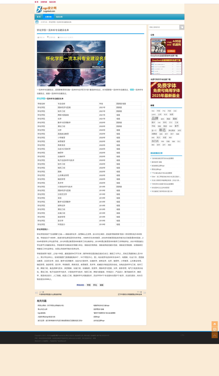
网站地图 (87, 335)
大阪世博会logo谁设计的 (46, 317)
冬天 (165, 114)
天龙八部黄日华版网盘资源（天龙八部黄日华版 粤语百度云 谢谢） (167, 180)
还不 (164, 145)
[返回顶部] (214, 335)
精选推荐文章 (79, 335)
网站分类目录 (70, 335)
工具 (176, 122)
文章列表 (44, 2)
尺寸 (170, 122)
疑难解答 (93, 335)
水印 (179, 130)
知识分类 (52, 2)
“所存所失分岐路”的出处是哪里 (163, 184)
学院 (43, 98)
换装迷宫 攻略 (157, 162)
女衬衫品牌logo (99, 320)
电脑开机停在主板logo (101, 305)
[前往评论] (214, 329)
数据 (165, 126)
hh (43, 37)
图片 (153, 122)
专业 (153, 111)
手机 (153, 126)
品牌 (155, 118)
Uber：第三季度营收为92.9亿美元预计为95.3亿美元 (167, 176)
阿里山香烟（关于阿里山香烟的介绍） (51, 305)
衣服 (168, 141)
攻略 (159, 126)
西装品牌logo (156, 169)
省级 (132, 89)
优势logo (97, 317)
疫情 (153, 137)
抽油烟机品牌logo (158, 165)
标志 (162, 129)
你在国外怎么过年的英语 (160, 187)
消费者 (154, 134)
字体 (159, 122)
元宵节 (153, 114)
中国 (158, 111)
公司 (159, 114)
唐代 (162, 119)
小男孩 (182, 335)
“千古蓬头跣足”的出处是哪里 (162, 173)
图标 (175, 118)
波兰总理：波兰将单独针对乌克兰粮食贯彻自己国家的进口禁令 (60, 320)
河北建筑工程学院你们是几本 (162, 191)
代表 (169, 111)
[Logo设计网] (47, 4)
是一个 (154, 130)
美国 (170, 137)
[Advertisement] (68, 360)
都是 (169, 145)
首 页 (36, 2)
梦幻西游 (172, 130)
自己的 (155, 141)
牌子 (166, 134)
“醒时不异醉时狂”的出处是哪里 (104, 313)
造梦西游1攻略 (99, 309)
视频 (173, 141)
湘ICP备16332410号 (102, 335)
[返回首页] (214, 323)
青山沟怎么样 (42, 309)
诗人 (178, 141)
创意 (171, 114)
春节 (177, 126)
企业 (175, 111)
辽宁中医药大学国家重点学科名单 (130, 294)
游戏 (161, 134)
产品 (164, 111)
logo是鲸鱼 (42, 313)
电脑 (177, 134)
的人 (158, 137)
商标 (168, 119)
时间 (170, 126)
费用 (153, 145)
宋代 (165, 122)
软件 (158, 145)
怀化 (39, 98)
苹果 (162, 141)
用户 (172, 134)
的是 (164, 137)
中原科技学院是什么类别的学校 (50, 294)
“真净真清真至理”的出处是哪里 (163, 158)
